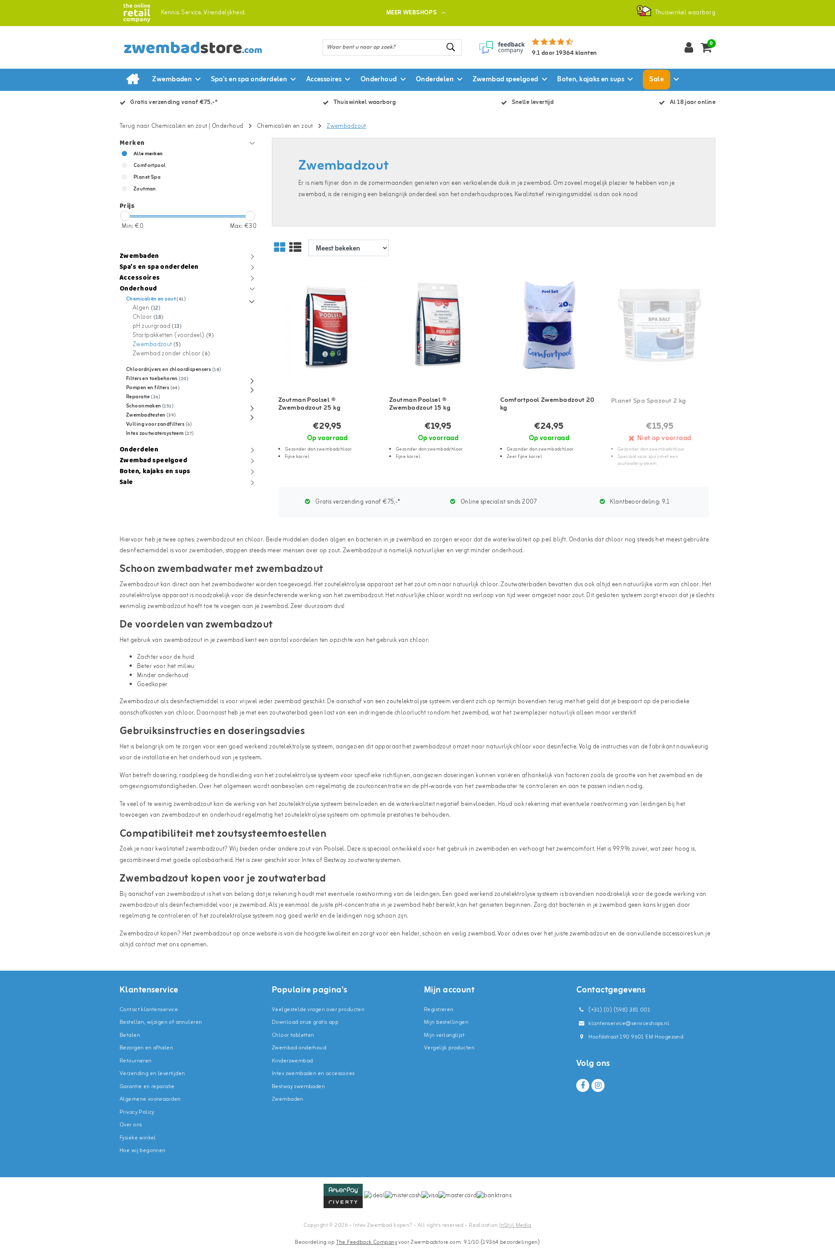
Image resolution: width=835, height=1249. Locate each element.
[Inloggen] (689, 47)
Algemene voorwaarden (150, 1099)
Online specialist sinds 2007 (498, 502)
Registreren (439, 1009)
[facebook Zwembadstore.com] (582, 1085)
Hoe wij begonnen (143, 1150)
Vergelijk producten (449, 1047)
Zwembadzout (346, 126)
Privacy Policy (137, 1112)
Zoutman (145, 189)
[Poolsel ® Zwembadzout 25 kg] (327, 325)
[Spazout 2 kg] (660, 325)
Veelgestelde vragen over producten (318, 1009)
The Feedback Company (366, 1242)
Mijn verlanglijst (444, 1035)
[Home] (133, 79)
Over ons (131, 1124)
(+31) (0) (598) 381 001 (618, 1010)
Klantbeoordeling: (638, 502)
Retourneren (136, 1060)
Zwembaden (288, 1099)
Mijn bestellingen (446, 1022)
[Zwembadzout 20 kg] (549, 325)
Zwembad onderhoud (299, 1047)
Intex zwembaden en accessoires (313, 1073)
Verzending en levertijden (152, 1073)
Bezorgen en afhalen (146, 1047)
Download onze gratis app (305, 1022)
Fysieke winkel (138, 1137)
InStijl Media (515, 1225)
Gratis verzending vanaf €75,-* (357, 502)
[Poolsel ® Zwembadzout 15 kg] (438, 325)
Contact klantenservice (149, 1009)
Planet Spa (147, 177)
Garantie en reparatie (147, 1086)
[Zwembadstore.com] (137, 13)
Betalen (130, 1035)
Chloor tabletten (293, 1035)
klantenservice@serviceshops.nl (628, 1023)
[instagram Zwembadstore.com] (598, 1085)
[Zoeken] (451, 47)
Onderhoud (228, 126)
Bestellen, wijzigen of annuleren (161, 1022)
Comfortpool (150, 165)
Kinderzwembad (292, 1060)
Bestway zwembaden (298, 1086)
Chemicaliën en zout (285, 126)
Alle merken (148, 154)
